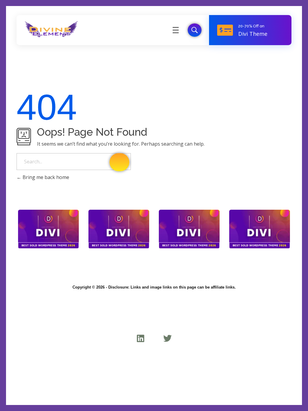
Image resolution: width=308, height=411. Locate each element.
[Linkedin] (141, 338)
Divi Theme (252, 33)
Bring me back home (45, 177)
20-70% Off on (251, 26)
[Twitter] (167, 338)
